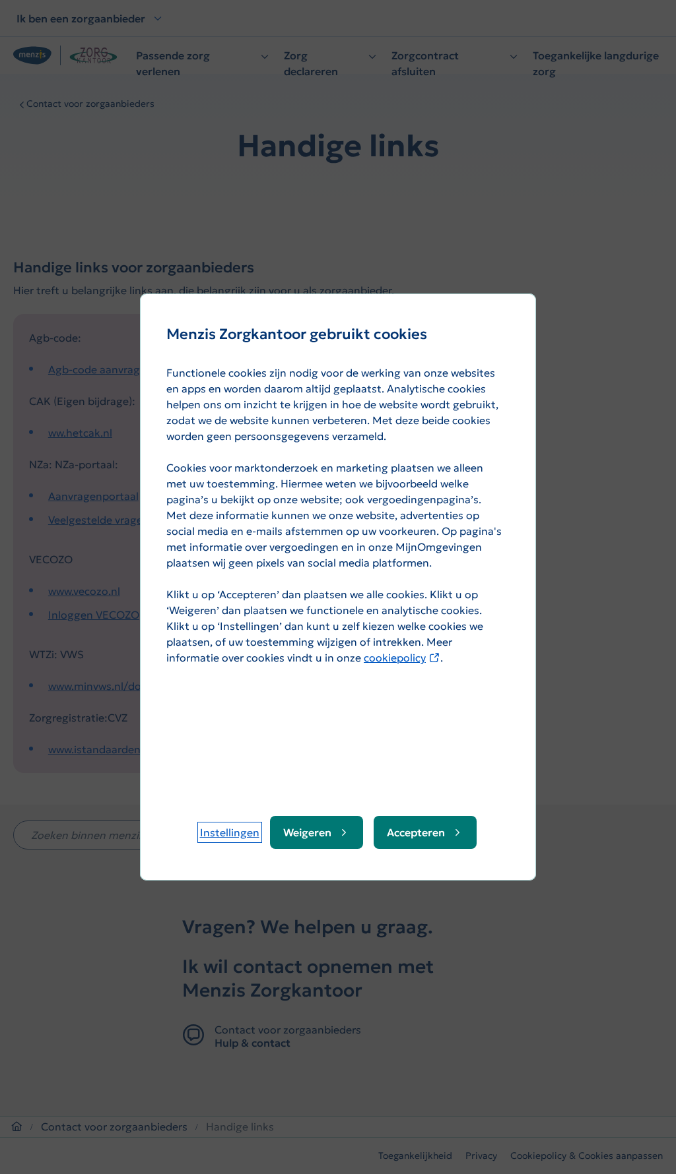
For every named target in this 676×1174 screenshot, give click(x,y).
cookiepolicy (402, 657)
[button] (229, 832)
